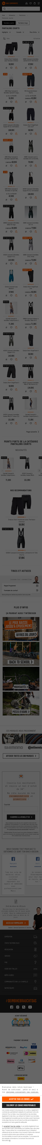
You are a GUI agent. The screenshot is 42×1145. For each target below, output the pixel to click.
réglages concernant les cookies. (22, 1092)
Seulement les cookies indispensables (21, 1105)
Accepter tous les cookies (19, 1099)
